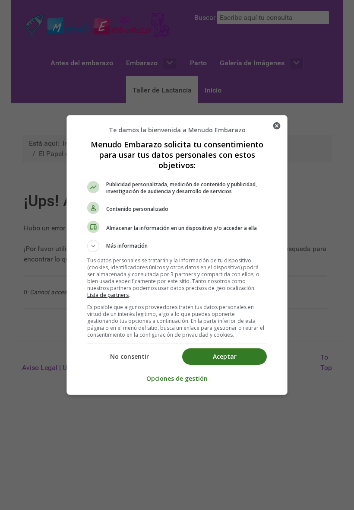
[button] (177, 246)
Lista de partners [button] (108, 295)
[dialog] (177, 255)
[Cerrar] (276, 125)
